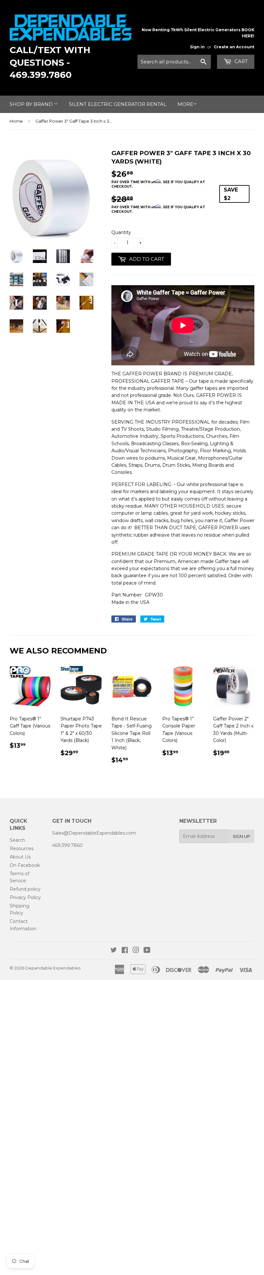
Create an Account (234, 46)
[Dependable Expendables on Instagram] (136, 951)
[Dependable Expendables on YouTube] (147, 951)
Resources (21, 848)
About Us (20, 857)
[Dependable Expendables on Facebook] (124, 951)
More (185, 104)
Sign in (197, 46)
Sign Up (241, 836)
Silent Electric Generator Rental (117, 104)
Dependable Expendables (52, 967)
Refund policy (25, 889)
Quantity (121, 232)
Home (16, 121)
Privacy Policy (25, 897)
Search (17, 840)
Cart (240, 61)
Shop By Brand (32, 104)
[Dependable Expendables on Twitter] (113, 951)
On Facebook (25, 865)
